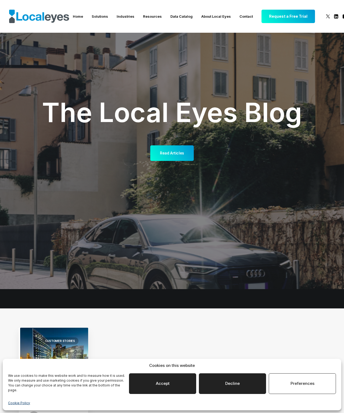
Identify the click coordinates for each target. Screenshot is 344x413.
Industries (125, 16)
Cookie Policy (19, 403)
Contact (246, 16)
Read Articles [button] (172, 153)
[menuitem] (78, 16)
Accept (163, 383)
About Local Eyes (216, 16)
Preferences (302, 383)
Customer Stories (60, 341)
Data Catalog (181, 16)
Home (78, 16)
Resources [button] (152, 16)
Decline (232, 383)
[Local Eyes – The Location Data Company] (39, 16)
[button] (328, 16)
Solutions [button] (100, 16)
